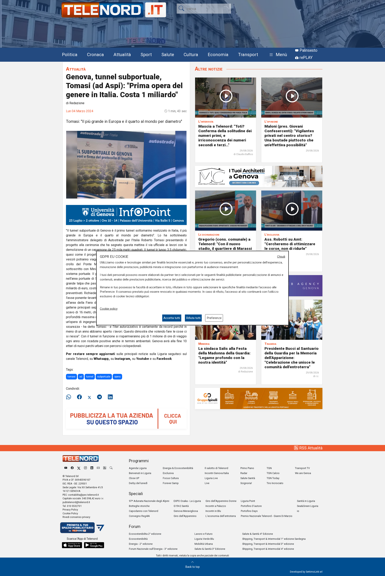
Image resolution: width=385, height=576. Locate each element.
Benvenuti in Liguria (140, 473)
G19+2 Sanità (181, 505)
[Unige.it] (126, 215)
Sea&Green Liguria (307, 505)
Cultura (191, 54)
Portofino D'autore (251, 505)
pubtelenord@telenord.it (76, 502)
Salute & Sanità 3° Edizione (210, 548)
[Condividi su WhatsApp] (70, 397)
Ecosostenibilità (138, 538)
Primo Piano (247, 468)
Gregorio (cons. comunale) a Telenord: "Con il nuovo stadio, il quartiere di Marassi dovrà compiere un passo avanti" (225, 248)
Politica (69, 54)
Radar (243, 473)
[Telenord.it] (82, 527)
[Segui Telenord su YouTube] (66, 468)
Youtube (142, 359)
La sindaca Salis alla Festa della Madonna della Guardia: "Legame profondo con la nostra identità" (224, 355)
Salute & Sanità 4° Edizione (257, 533)
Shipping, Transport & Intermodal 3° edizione (268, 543)
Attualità (122, 54)
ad (80, 376)
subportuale (103, 376)
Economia (218, 54)
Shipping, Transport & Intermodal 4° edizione (268, 548)
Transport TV (302, 468)
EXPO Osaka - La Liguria (187, 500)
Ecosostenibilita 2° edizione (145, 533)
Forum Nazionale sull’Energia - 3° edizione (153, 548)
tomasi (71, 376)
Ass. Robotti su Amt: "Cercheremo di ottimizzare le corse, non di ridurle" (289, 244)
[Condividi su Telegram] (99, 397)
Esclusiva (168, 473)
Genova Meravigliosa (186, 510)
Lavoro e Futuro (204, 533)
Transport (248, 54)
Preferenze (214, 318)
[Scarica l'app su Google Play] (94, 545)
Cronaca (95, 54)
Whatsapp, (102, 359)
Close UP (134, 478)
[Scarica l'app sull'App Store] (72, 545)
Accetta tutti (171, 318)
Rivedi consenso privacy (76, 517)
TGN (269, 468)
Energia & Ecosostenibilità (178, 468)
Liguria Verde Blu (204, 538)
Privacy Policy (70, 509)
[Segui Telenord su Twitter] (78, 468)
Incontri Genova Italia (217, 473)
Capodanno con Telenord (143, 510)
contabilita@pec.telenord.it (83, 494)
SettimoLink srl (314, 571)
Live (207, 483)
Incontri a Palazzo (216, 505)
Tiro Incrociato (275, 483)
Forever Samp (171, 483)
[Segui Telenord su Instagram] (85, 468)
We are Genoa (303, 473)
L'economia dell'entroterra (221, 515)
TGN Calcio (273, 473)
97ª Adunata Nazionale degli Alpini (149, 500)
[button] (277, 54)
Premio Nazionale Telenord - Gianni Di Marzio (266, 515)
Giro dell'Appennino (185, 515)
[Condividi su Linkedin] (110, 397)
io (298, 510)
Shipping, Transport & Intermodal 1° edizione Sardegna (274, 538)
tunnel (89, 376)
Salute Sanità (247, 478)
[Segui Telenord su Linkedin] (92, 468)
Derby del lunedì (138, 483)
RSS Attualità (310, 448)
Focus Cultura (171, 478)
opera (117, 376)
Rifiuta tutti (193, 318)
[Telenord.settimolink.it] (126, 418)
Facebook (164, 359)
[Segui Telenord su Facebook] (72, 468)
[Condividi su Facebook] (79, 397)
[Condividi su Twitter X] (89, 397)
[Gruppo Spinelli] (258, 398)
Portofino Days (249, 510)
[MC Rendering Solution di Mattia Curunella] (258, 176)
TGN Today (273, 478)
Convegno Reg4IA (139, 515)
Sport (146, 54)
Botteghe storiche (139, 505)
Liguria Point (248, 500)
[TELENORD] (81, 458)
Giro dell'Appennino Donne (221, 500)
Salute (167, 54)
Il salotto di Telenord (216, 468)
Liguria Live (211, 478)
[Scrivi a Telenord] (98, 468)
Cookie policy (109, 308)
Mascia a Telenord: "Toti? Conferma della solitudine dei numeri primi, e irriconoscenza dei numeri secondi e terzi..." (225, 135)
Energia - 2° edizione (141, 543)
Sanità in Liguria (306, 500)
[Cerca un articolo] (111, 468)
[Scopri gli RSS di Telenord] (104, 468)
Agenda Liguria (138, 468)
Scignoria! (246, 483)
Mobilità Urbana (204, 543)
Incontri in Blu (213, 510)
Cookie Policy (70, 513)
